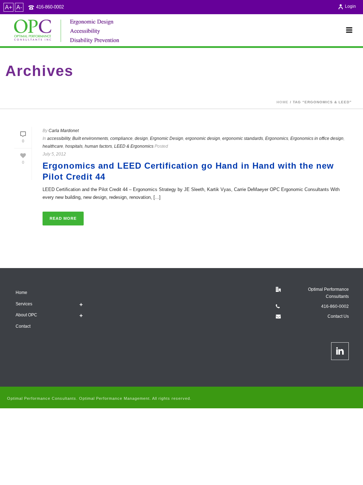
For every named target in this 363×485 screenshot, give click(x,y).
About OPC (26, 314)
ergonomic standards (242, 138)
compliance (121, 138)
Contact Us (338, 316)
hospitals (74, 146)
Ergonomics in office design (317, 138)
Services (24, 303)
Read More (63, 218)
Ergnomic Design (166, 138)
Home (283, 102)
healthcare (53, 146)
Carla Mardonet (64, 130)
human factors (98, 146)
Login (350, 6)
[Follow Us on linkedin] (340, 351)
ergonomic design (202, 138)
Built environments (90, 138)
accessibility (58, 138)
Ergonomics (276, 138)
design (141, 138)
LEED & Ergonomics (133, 146)
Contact (23, 326)
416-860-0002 (50, 7)
